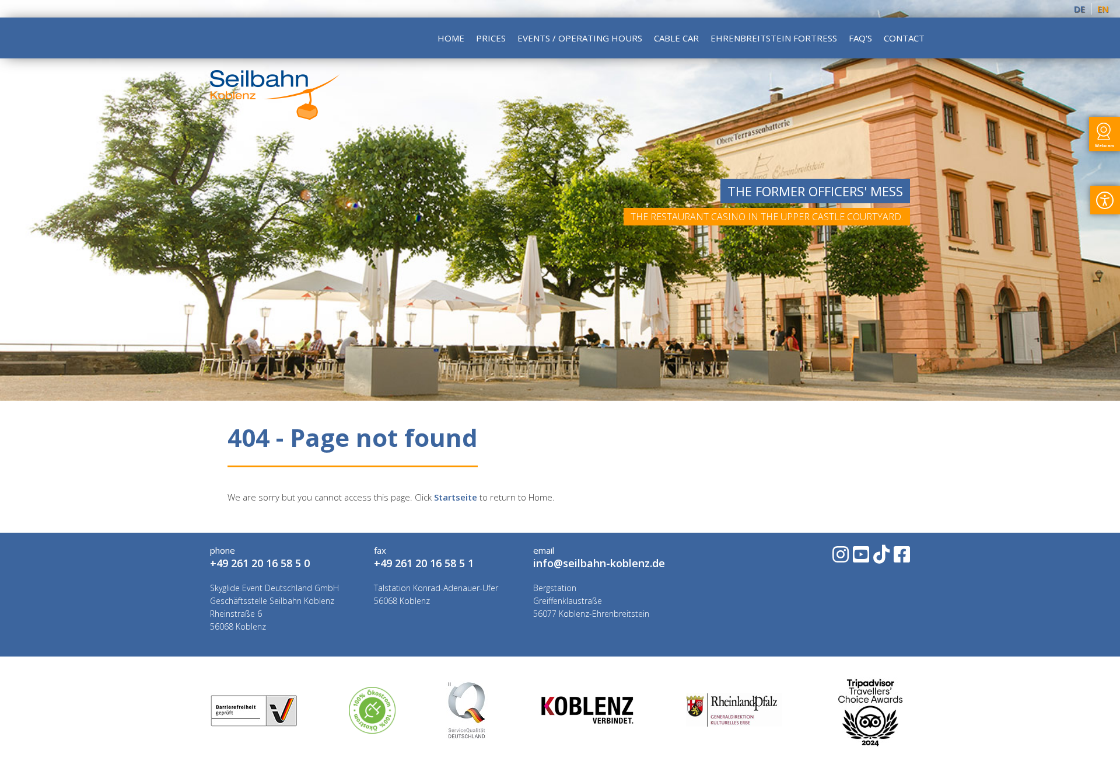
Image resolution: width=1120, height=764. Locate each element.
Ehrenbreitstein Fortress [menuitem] (773, 38)
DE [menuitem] (1079, 9)
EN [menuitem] (1102, 9)
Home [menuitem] (451, 38)
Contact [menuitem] (904, 38)
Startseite (455, 497)
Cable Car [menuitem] (676, 38)
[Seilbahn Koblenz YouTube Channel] (860, 558)
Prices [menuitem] (491, 38)
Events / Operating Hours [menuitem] (579, 38)
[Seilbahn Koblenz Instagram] (840, 558)
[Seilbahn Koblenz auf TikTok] (881, 558)
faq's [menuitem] (860, 38)
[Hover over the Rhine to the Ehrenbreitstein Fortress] (275, 116)
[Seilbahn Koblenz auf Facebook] (901, 558)
